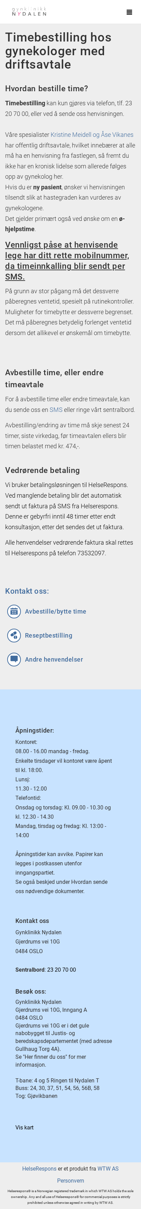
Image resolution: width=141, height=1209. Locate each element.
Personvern (70, 1180)
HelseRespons (39, 1168)
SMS (56, 409)
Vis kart (24, 1127)
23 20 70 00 (61, 970)
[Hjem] (64, 12)
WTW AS (108, 1168)
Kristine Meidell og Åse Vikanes (92, 134)
